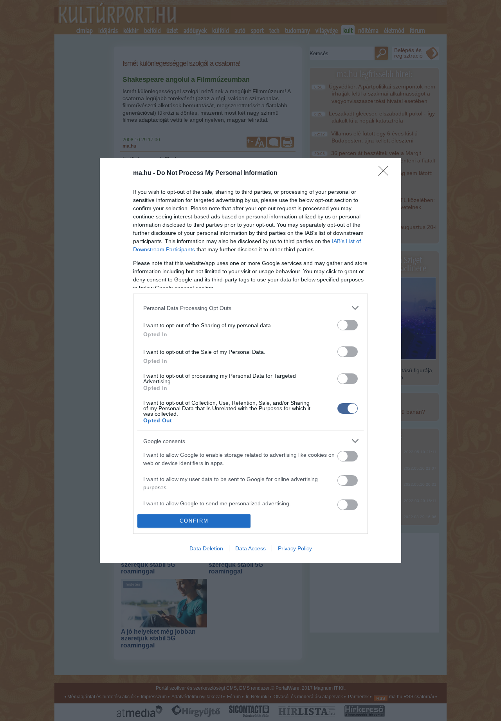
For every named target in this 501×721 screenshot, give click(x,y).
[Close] (385, 173)
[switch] (347, 325)
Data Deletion (206, 548)
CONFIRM (194, 521)
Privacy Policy (295, 548)
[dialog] (250, 360)
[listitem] (250, 308)
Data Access (250, 548)
